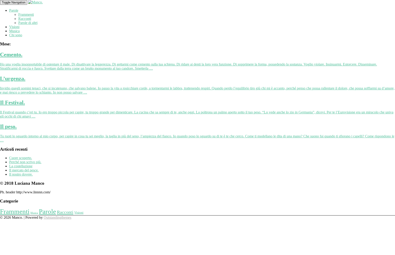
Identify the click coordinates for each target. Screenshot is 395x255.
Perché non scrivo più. (25, 162)
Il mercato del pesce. (24, 170)
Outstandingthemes (57, 217)
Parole (13, 10)
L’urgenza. (12, 78)
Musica (14, 31)
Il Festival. (12, 102)
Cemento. (11, 55)
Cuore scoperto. (20, 158)
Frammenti (26, 14)
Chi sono (15, 35)
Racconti (24, 19)
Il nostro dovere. (21, 174)
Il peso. (8, 126)
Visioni (14, 27)
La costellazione (20, 166)
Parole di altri (27, 23)
